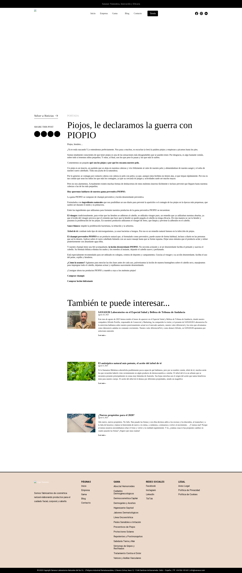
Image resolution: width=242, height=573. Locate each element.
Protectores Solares (124, 531)
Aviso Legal (184, 486)
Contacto (86, 502)
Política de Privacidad (189, 490)
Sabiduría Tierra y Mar (124, 541)
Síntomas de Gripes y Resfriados (124, 547)
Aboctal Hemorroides (124, 486)
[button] (37, 134)
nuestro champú (76, 247)
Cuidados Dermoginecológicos (124, 492)
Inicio (83, 486)
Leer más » (102, 335)
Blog (83, 498)
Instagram (151, 490)
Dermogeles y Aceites (125, 503)
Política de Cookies (187, 494)
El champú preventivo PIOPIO (82, 236)
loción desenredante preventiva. (130, 197)
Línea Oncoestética (123, 517)
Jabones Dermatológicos (126, 512)
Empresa (85, 490)
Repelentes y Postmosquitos (128, 536)
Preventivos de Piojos (124, 527)
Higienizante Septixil (124, 508)
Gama (84, 494)
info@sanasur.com (197, 570)
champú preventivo (105, 197)
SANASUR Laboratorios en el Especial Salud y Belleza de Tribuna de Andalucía (141, 312)
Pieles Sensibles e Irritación (127, 522)
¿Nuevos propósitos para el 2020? (116, 415)
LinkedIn (150, 494)
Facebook (151, 486)
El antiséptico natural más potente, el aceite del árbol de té (130, 363)
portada (73, 115)
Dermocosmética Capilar (126, 498)
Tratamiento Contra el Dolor (127, 553)
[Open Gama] (119, 13)
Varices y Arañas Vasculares (127, 558)
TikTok (149, 498)
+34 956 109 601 (182, 570)
